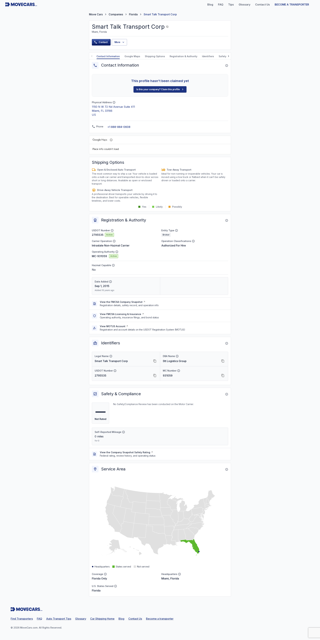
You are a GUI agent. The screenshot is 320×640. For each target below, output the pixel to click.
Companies (116, 14)
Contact (103, 42)
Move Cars (96, 14)
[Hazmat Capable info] (113, 265)
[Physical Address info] (114, 102)
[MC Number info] (178, 370)
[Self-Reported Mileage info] (123, 432)
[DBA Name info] (177, 356)
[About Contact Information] (226, 65)
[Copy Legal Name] (154, 361)
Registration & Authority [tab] (183, 56)
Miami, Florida (170, 578)
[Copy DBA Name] (222, 361)
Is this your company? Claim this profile (158, 89)
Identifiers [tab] (208, 56)
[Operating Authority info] (116, 251)
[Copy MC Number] (222, 375)
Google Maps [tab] (132, 56)
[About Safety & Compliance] (226, 394)
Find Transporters (22, 618)
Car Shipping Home (102, 618)
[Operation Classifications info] (193, 241)
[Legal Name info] (110, 356)
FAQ (39, 618)
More (117, 42)
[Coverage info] (105, 574)
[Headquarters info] (179, 574)
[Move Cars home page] (21, 5)
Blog (121, 618)
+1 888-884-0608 (118, 127)
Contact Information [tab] (108, 56)
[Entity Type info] (176, 230)
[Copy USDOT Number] (154, 375)
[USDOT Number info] (112, 230)
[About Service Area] (226, 469)
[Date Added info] (110, 281)
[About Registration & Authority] (226, 220)
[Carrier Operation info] (114, 241)
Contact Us (135, 618)
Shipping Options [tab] (155, 56)
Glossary (80, 618)
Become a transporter (160, 618)
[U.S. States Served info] (115, 586)
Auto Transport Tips (58, 618)
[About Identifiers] (226, 343)
